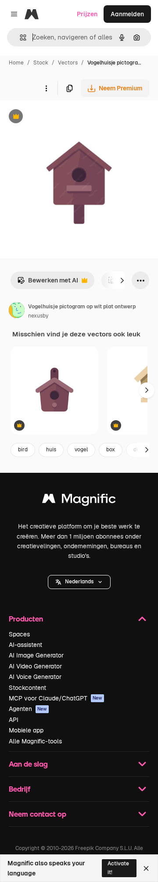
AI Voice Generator (35, 677)
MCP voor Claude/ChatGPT (55, 698)
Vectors (68, 62)
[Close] (146, 868)
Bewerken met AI (47, 282)
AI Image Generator (36, 655)
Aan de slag (28, 763)
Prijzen (87, 14)
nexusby (38, 315)
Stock (40, 62)
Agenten (28, 709)
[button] (79, 582)
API (13, 720)
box (110, 449)
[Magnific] (79, 500)
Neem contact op (37, 813)
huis (51, 449)
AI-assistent (25, 645)
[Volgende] (122, 280)
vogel (81, 449)
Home (16, 62)
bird (23, 449)
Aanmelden (127, 14)
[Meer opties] (46, 88)
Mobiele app (26, 730)
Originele (58, 117)
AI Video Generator (35, 666)
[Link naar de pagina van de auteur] (17, 311)
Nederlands (79, 581)
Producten (26, 618)
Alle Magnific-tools (35, 741)
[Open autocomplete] (19, 37)
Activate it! (118, 867)
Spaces (19, 634)
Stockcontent (27, 688)
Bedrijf (19, 788)
